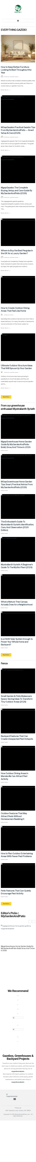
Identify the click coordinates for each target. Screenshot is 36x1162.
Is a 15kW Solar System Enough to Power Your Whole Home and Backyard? (17, 642)
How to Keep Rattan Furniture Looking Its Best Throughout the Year (16, 70)
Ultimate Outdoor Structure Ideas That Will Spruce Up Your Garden (16, 367)
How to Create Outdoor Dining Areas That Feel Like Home (15, 309)
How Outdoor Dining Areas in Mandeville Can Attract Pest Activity (14, 776)
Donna (11, 315)
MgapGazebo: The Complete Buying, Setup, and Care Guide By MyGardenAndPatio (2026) (16, 190)
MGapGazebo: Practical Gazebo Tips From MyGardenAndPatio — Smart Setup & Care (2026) (18, 130)
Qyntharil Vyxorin (14, 76)
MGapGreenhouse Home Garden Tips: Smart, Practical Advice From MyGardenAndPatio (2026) (17, 484)
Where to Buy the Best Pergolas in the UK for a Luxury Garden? (17, 252)
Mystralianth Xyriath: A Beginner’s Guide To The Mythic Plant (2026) (17, 566)
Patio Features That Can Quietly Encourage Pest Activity (16, 892)
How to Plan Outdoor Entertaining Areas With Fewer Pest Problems (17, 855)
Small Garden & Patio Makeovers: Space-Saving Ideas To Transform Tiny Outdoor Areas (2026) (17, 699)
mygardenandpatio (17, 1082)
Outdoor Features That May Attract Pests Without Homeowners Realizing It (14, 816)
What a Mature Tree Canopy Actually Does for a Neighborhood (16, 603)
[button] (18, 20)
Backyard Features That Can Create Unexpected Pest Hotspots (17, 737)
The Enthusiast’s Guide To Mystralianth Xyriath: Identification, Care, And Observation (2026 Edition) (17, 525)
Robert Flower (4, 450)
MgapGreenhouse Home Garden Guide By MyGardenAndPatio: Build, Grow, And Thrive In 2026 (16, 444)
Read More (6, 90)
